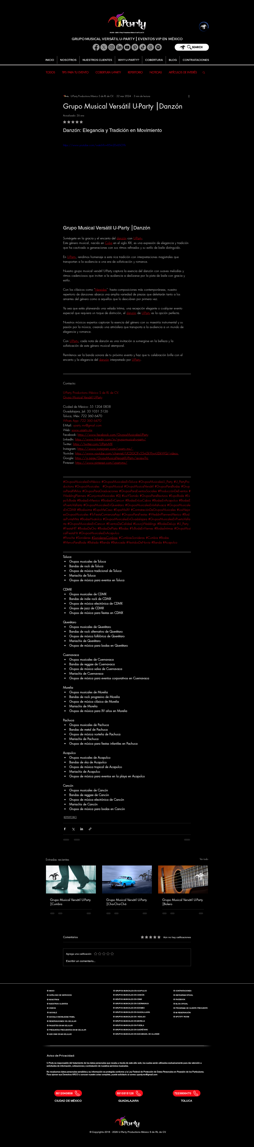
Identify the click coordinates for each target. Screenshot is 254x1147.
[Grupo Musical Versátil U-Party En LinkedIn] (119, 47)
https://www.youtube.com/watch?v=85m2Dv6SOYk (94, 145)
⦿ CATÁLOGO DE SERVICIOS (59, 995)
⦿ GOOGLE (52, 1012)
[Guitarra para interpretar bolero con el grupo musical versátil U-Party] (183, 879)
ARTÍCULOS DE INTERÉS (183, 72)
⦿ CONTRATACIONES (182, 991)
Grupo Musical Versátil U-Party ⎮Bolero (182, 902)
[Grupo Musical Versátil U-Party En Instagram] (111, 47)
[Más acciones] (189, 96)
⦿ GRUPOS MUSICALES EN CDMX (127, 999)
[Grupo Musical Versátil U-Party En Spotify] (158, 47)
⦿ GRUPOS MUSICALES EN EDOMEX (129, 1008)
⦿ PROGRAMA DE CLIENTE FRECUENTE (190, 1008)
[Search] (192, 47)
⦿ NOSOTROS (53, 999)
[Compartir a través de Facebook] (64, 829)
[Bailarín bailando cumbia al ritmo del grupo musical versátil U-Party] (71, 879)
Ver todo (204, 859)
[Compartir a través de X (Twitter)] (73, 829)
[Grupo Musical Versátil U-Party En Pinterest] (134, 47)
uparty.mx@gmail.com (147, 1074)
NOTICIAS (156, 72)
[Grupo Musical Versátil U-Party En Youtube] (127, 47)
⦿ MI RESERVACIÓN (182, 1012)
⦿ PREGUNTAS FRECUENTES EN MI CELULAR (66, 1030)
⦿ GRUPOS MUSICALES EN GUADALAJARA (131, 1012)
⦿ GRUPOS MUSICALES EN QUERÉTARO (130, 1030)
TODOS (50, 72)
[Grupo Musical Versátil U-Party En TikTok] (142, 47)
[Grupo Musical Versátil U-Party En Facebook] (96, 47)
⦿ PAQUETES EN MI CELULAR (60, 1025)
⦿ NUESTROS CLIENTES (57, 1004)
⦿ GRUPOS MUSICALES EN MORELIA (129, 1021)
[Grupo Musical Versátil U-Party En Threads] (150, 47)
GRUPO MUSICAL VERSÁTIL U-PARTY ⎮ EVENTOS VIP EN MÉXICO (127, 39)
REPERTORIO (135, 72)
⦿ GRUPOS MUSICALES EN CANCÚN (128, 995)
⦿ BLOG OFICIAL (180, 1004)
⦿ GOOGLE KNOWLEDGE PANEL (61, 1017)
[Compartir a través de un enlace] (90, 829)
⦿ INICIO (50, 991)
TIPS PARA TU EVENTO (75, 72)
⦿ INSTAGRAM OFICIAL (183, 995)
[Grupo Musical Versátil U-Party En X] (103, 47)
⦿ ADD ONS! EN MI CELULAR (59, 1034)
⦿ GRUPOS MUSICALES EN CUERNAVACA (131, 1003)
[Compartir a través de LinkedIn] (81, 829)
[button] (128, 60)
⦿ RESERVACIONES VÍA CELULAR (61, 1021)
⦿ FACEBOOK (179, 999)
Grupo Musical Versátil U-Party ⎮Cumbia (70, 902)
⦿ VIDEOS (51, 1008)
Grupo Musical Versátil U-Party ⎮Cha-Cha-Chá (126, 902)
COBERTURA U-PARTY (108, 72)
